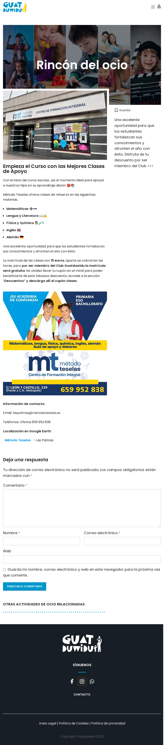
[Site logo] (15, 6)
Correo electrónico (102, 532)
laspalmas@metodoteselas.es (36, 413)
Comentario (15, 485)
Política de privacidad (108, 723)
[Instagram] (82, 681)
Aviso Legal (47, 723)
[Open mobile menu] (153, 7)
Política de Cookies (74, 723)
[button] (122, 110)
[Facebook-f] (72, 681)
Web (7, 551)
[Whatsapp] (92, 681)
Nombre (11, 532)
